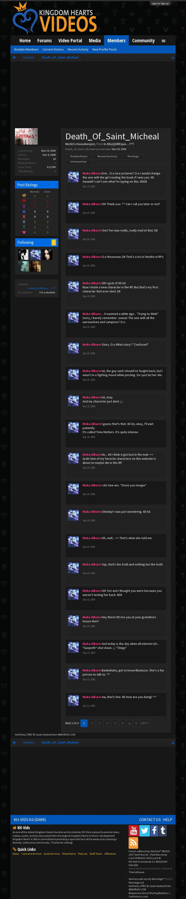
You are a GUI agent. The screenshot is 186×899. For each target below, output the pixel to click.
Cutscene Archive (31, 853)
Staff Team (96, 853)
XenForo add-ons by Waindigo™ (146, 879)
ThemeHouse (136, 872)
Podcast (82, 853)
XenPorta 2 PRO (23, 734)
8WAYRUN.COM (66, 734)
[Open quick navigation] (172, 57)
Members (116, 40)
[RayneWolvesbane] (47, 254)
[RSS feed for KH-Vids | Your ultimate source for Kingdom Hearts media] (133, 843)
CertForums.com (138, 896)
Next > (145, 723)
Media (95, 40)
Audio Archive (52, 853)
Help (167, 819)
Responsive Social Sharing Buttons (148, 893)
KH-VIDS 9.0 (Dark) (30, 819)
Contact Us (150, 819)
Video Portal (70, 40)
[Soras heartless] (23, 254)
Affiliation (110, 853)
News (16, 853)
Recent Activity (107, 156)
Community (143, 40)
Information (78, 161)
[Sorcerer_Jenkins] (23, 266)
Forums (44, 40)
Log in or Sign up (160, 3)
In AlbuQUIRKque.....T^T (42, 288)
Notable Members (26, 49)
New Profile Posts (105, 49)
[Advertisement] (93, 96)
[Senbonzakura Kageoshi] (35, 266)
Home (25, 40)
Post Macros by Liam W (148, 856)
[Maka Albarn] (35, 254)
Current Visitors (53, 49)
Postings (133, 156)
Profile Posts (79, 156)
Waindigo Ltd (136, 882)
